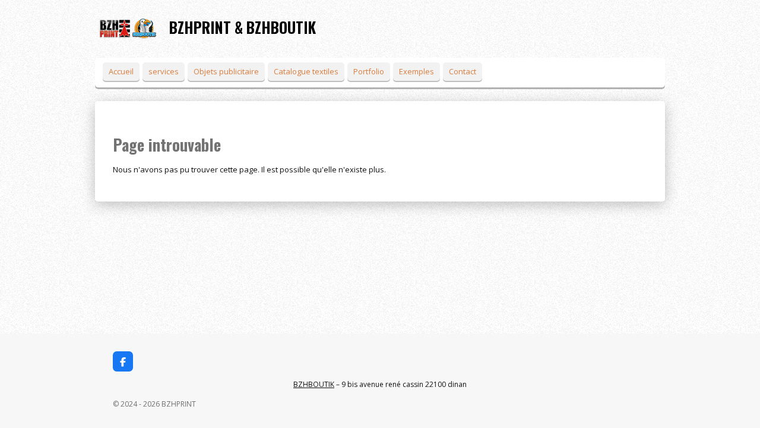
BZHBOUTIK (313, 384)
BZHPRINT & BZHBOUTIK (242, 27)
